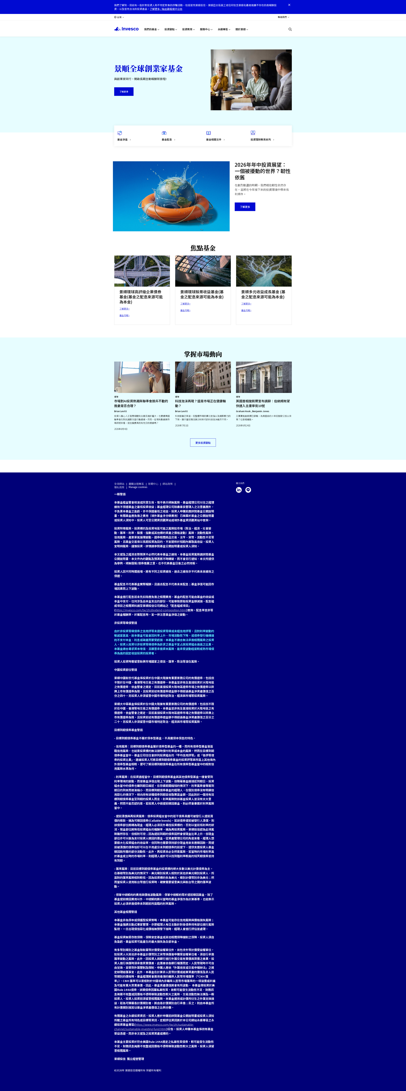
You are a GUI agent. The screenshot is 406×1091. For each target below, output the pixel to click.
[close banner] (289, 5)
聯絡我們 (282, 17)
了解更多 (123, 91)
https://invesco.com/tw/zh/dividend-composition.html (150, 610)
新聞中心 (153, 484)
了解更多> (124, 308)
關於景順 (241, 29)
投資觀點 (169, 29)
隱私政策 (119, 487)
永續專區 (223, 29)
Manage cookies (138, 486)
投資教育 (187, 29)
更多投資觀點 (203, 443)
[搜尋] (290, 29)
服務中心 (205, 29)
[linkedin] (239, 490)
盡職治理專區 (136, 484)
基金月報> (124, 315)
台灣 (119, 17)
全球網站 (119, 484)
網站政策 (168, 484)
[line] (248, 490)
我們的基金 (150, 29)
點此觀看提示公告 (172, 9)
